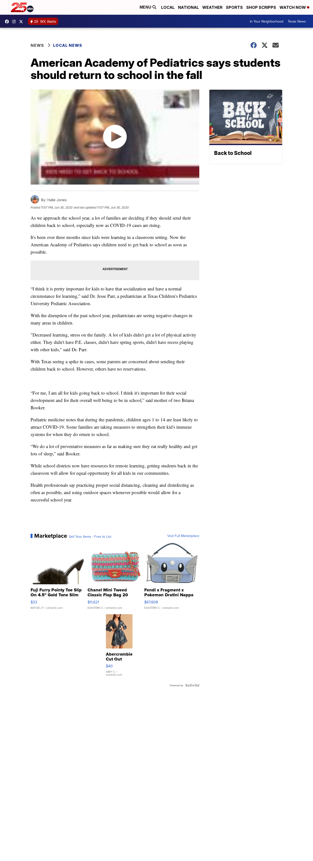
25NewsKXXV (8, 22)
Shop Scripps (261, 7)
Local (168, 7)
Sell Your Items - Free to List (90, 536)
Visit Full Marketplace (183, 535)
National (188, 7)
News (37, 45)
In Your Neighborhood (266, 21)
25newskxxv (15, 22)
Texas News (297, 21)
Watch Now (293, 7)
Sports (234, 7)
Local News (67, 45)
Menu (146, 7)
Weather (212, 7)
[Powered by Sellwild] (192, 685)
